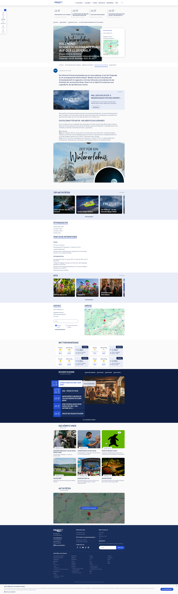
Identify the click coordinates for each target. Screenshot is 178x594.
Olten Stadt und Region (76, 572)
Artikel (61, 65)
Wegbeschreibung (60, 329)
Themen (95, 2)
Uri (90, 559)
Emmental (56, 564)
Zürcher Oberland (93, 567)
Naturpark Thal (75, 571)
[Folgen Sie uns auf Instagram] (80, 547)
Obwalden (73, 563)
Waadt (109, 563)
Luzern (72, 561)
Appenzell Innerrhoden (58, 557)
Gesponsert (120, 91)
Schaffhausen (56, 571)
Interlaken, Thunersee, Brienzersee (61, 569)
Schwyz (91, 555)
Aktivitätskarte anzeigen (89, 508)
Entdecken (96, 107)
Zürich (91, 564)
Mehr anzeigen (89, 216)
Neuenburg (110, 557)
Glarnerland (73, 559)
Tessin (109, 559)
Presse (100, 534)
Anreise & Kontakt (87, 65)
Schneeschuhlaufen (72, 22)
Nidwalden (55, 561)
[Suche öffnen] (122, 2)
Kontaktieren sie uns (80, 532)
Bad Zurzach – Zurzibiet (59, 576)
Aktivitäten (79, 2)
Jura (91, 573)
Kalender (87, 2)
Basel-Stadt (73, 555)
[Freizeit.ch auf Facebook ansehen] (77, 547)
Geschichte (101, 532)
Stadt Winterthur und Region (96, 569)
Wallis (91, 571)
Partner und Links (103, 536)
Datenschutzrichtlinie (33, 589)
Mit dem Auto (59, 325)
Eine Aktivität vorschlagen (81, 541)
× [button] (176, 585)
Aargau (55, 574)
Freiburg (109, 555)
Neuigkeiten (101, 2)
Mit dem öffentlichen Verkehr (73, 325)
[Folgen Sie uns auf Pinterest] (88, 547)
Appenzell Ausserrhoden (58, 555)
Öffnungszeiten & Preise (73, 65)
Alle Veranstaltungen (89, 419)
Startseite (55, 22)
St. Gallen (73, 565)
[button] (81, 592)
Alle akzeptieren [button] (167, 589)
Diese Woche (100, 372)
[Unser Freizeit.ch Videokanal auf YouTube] (83, 547)
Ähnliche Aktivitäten (101, 65)
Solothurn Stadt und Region (77, 568)
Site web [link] (55, 316)
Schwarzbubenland (76, 569)
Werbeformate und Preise (81, 540)
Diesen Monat (108, 372)
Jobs (100, 538)
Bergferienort (63, 22)
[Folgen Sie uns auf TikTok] (85, 547)
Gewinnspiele (110, 2)
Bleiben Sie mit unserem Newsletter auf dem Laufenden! (111, 543)
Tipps (116, 2)
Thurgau (91, 557)
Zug (90, 561)
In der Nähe (112, 65)
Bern (55, 566)
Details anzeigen (89, 383)
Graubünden (56, 559)
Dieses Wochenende (90, 372)
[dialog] (89, 589)
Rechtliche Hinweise (80, 534)
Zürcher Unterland (94, 566)
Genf (109, 561)
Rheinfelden (56, 577)
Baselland (73, 557)
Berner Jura (56, 567)
